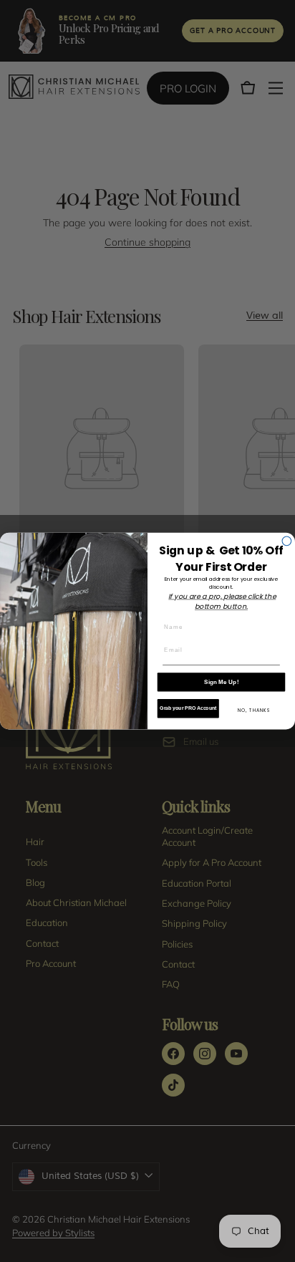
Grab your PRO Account (188, 708)
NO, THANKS (254, 710)
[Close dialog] (286, 541)
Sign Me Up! (221, 681)
